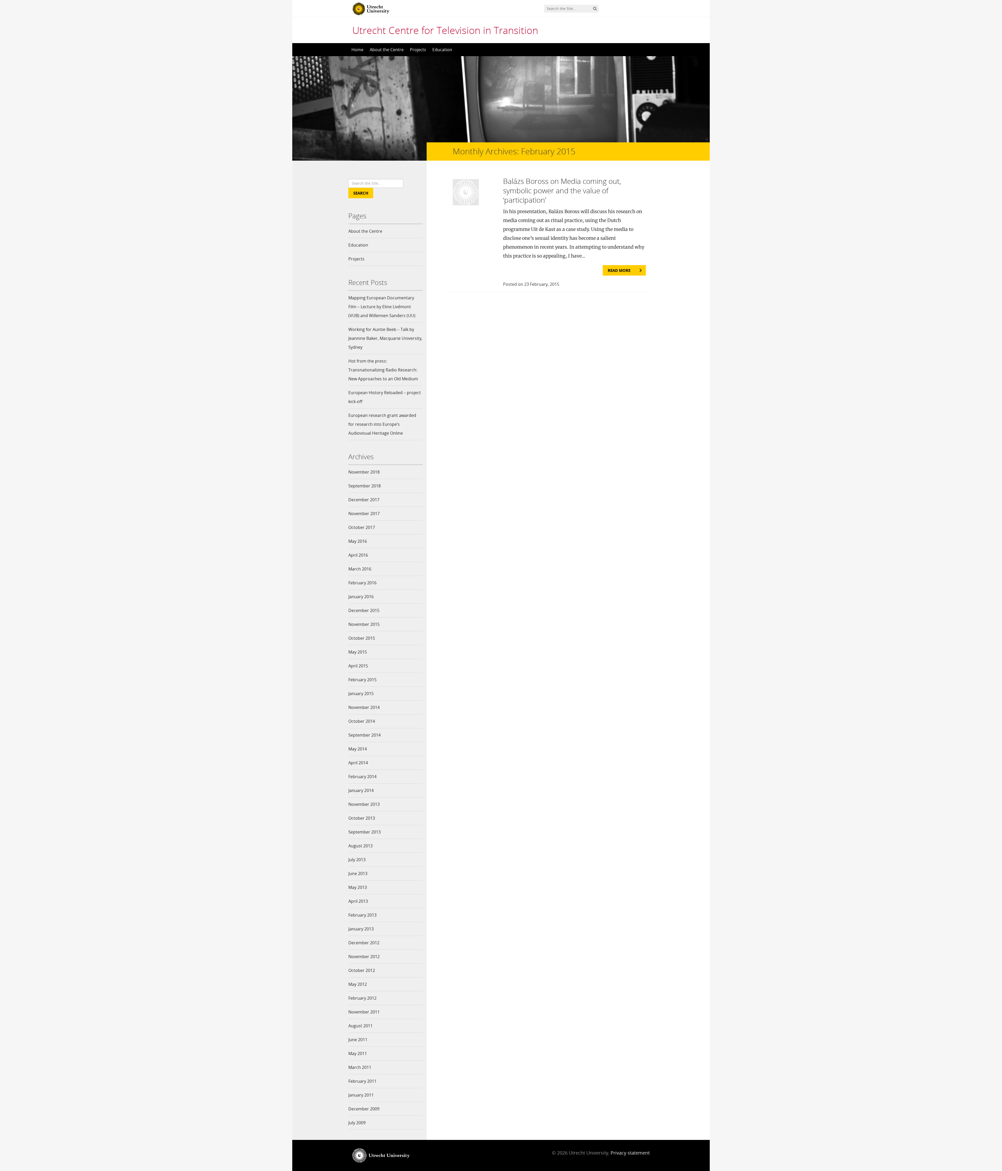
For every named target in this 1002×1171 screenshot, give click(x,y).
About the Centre (387, 50)
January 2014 (361, 790)
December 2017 (363, 500)
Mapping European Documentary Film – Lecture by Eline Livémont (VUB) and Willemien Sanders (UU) (381, 306)
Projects (418, 50)
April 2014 (358, 763)
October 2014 (361, 721)
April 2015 (358, 666)
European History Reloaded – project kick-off (384, 397)
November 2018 (364, 472)
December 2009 (363, 1109)
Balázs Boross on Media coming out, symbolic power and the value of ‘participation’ (562, 190)
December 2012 (363, 943)
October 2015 (361, 638)
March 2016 (359, 569)
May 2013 (357, 887)
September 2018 (364, 486)
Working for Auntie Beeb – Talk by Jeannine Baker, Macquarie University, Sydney (385, 338)
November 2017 (364, 513)
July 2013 (357, 860)
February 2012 (362, 998)
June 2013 (357, 873)
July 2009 (357, 1123)
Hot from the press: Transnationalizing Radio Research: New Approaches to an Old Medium (383, 370)
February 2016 (362, 583)
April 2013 (358, 901)
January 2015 (361, 693)
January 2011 (361, 1095)
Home (357, 50)
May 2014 (357, 749)
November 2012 (364, 956)
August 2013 (360, 846)
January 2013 (361, 929)
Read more (619, 270)
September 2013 (364, 832)
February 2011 (362, 1081)
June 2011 (357, 1039)
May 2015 (357, 652)
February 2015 (362, 680)
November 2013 (364, 804)
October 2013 (361, 818)
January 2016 (361, 596)
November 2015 (364, 624)
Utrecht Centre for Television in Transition (445, 30)
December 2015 (363, 610)
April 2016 (358, 555)
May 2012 (357, 984)
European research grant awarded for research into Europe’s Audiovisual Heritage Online (382, 424)
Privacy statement (630, 1153)
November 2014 (364, 707)
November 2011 (364, 1012)
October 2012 (361, 970)
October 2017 (361, 527)
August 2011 (360, 1026)
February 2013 (362, 915)
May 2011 (357, 1053)
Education (442, 50)
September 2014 (364, 735)
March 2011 (359, 1067)
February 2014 (362, 776)
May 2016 (357, 541)
